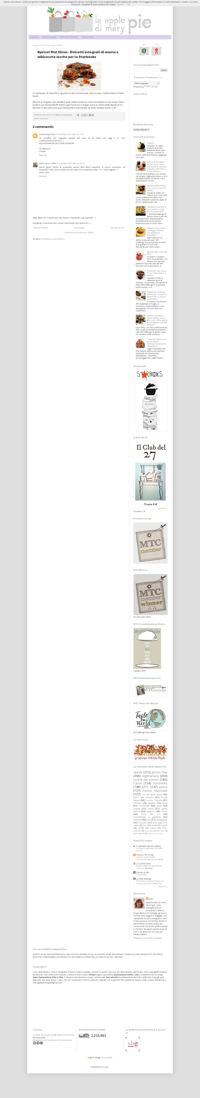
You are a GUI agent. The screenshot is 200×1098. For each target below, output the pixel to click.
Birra (155, 822)
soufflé (141, 828)
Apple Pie (34, 37)
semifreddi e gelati (159, 825)
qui (112, 107)
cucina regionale (155, 790)
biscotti (143, 822)
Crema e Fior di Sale (145, 855)
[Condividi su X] (87, 115)
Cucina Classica (154, 800)
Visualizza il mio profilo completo (147, 938)
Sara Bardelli (106, 1057)
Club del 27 (150, 814)
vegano (152, 803)
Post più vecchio (117, 227)
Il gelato (150, 143)
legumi (151, 811)
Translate (154, 86)
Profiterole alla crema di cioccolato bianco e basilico (156, 273)
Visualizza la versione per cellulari (78, 232)
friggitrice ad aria (153, 833)
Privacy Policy (88, 37)
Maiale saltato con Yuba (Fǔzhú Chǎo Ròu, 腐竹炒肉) (149, 867)
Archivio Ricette (49, 37)
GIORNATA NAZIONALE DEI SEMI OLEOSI (149, 849)
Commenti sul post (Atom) (53, 239)
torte (164, 803)
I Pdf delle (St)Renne (69, 37)
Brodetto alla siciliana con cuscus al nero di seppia (156, 187)
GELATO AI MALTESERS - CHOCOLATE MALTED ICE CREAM (149, 858)
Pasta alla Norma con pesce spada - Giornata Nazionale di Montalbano (156, 342)
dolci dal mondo (143, 797)
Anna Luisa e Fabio (47, 163)
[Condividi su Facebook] (90, 115)
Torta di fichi (141, 874)
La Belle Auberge (143, 878)
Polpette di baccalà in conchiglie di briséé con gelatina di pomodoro (156, 231)
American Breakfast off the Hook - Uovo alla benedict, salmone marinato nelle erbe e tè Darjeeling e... (157, 166)
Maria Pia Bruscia (64, 1034)
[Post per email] (77, 115)
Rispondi (43, 155)
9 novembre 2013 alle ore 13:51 (70, 134)
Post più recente (40, 227)
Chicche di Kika (142, 872)
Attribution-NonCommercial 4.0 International (52, 1040)
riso (149, 819)
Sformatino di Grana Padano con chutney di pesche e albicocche (150, 882)
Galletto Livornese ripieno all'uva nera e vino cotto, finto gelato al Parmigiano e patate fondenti (157, 320)
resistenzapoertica (47, 134)
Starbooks (44, 118)
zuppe (136, 808)
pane (159, 805)
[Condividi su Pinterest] (92, 115)
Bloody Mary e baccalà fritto (157, 253)
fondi (164, 811)
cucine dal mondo (146, 779)
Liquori (153, 828)
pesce (163, 787)
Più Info (120, 4)
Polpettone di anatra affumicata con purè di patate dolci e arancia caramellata (157, 295)
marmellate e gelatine (147, 817)
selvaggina (161, 819)
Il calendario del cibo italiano (148, 846)
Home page (79, 227)
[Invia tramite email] (82, 115)
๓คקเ (151, 898)
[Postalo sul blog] (85, 115)
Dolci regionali (139, 833)
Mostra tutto (163, 887)
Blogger (105, 1067)
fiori (145, 825)
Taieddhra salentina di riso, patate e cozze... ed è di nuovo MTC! (156, 209)
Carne (137, 783)
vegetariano (150, 776)
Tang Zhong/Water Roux (155, 831)
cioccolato (144, 805)
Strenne (137, 819)
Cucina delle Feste (152, 794)
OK (128, 4)
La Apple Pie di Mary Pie (43, 1034)
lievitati (137, 803)
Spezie (137, 772)
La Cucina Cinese (143, 863)
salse (150, 808)
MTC (145, 787)
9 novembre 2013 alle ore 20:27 (71, 163)
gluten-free (159, 772)
